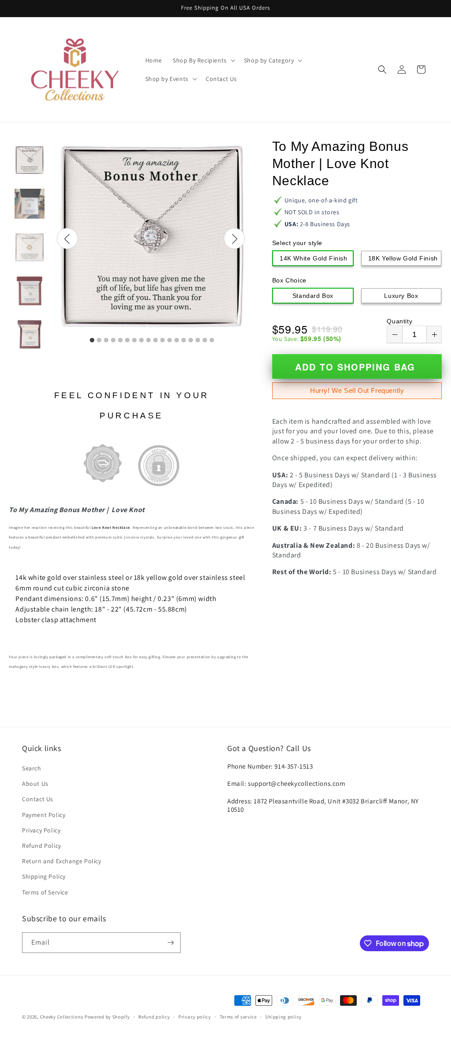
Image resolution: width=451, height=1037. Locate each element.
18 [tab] (211, 340)
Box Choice (289, 280)
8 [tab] (141, 340)
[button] (203, 60)
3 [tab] (106, 340)
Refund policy (154, 1017)
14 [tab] (183, 340)
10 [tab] (155, 340)
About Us (35, 784)
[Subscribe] (170, 942)
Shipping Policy (44, 876)
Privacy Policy (41, 830)
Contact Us (37, 799)
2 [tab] (99, 340)
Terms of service (238, 1017)
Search (31, 768)
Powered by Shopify (107, 1017)
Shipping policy (283, 1017)
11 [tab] (162, 340)
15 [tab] (190, 340)
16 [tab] (197, 340)
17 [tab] (204, 340)
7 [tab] (134, 340)
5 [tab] (120, 340)
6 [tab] (127, 340)
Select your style (297, 242)
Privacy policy (194, 1017)
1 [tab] (92, 340)
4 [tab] (113, 340)
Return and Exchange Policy (61, 861)
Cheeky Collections (62, 1017)
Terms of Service (45, 892)
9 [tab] (148, 340)
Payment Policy (43, 815)
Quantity (399, 321)
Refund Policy (41, 846)
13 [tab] (176, 340)
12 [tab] (169, 340)
